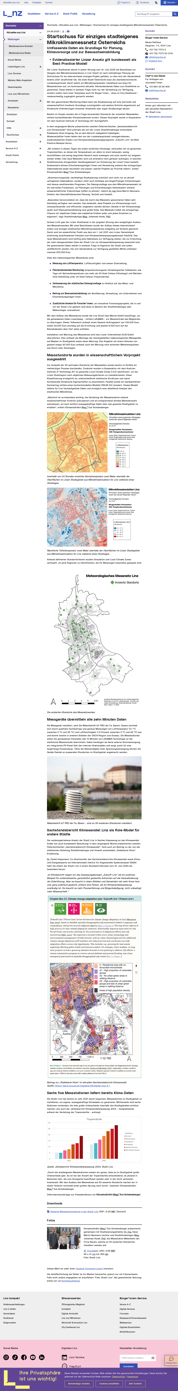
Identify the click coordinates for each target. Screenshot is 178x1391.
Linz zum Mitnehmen (18, 94)
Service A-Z (52, 14)
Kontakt (49, 3)
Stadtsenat (8, 1318)
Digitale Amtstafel (70, 1314)
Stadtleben (34, 14)
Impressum (132, 1377)
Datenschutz (118, 1377)
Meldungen (23, 39)
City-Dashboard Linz (71, 1327)
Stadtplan (36, 3)
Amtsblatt (13, 101)
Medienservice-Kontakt (21, 46)
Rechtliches (13, 135)
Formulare (124, 1314)
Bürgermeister (9, 1323)
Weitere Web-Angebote (20, 80)
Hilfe (9, 128)
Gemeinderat (9, 1314)
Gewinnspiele (15, 87)
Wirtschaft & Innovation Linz (74, 1323)
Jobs (26, 3)
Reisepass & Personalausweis (133, 1318)
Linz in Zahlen (9, 1309)
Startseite (11, 26)
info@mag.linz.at (157, 57)
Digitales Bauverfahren (130, 1327)
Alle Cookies (135, 1384)
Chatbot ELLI (155, 61)
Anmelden (128, 1367)
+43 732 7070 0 (157, 49)
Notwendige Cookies (79, 1384)
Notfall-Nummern (127, 1332)
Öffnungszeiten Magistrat (73, 1305)
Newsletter (13, 107)
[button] (74, 1247)
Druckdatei (101, 1251)
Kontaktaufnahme (71, 1281)
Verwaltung (88, 14)
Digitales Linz (69, 1348)
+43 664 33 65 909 (159, 86)
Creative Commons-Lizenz (89, 1269)
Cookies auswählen (109, 1384)
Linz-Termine (14, 73)
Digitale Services (127, 1309)
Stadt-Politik (70, 14)
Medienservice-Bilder (20, 53)
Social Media (14, 60)
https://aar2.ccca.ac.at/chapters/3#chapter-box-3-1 (82, 1086)
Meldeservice (126, 1323)
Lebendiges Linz (16, 67)
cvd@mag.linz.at (157, 90)
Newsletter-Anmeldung (133, 1348)
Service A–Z (125, 1305)
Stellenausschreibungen (14, 1305)
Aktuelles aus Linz (11, 3)
